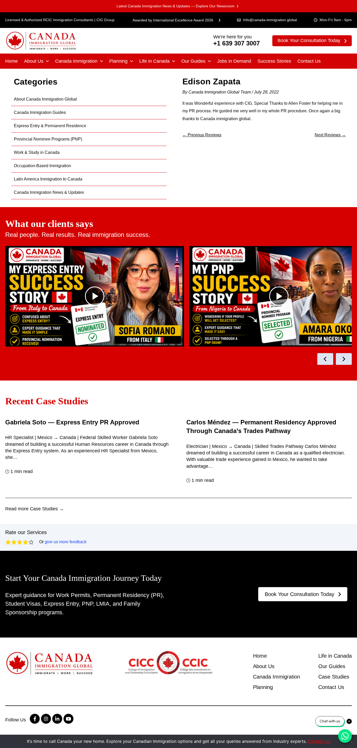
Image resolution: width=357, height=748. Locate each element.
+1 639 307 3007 (236, 43)
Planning (118, 61)
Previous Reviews (201, 135)
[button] (36, 61)
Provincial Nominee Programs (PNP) (48, 139)
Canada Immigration (76, 61)
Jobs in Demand (234, 61)
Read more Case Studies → (34, 508)
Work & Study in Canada (37, 152)
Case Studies (333, 677)
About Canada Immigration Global (45, 99)
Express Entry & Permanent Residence (50, 126)
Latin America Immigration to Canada (48, 179)
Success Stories (274, 61)
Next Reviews (330, 135)
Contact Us (309, 61)
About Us (33, 61)
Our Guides (193, 61)
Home (11, 61)
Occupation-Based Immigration (42, 165)
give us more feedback (66, 542)
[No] (350, 741)
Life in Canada (154, 61)
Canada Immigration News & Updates (49, 192)
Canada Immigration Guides (40, 112)
